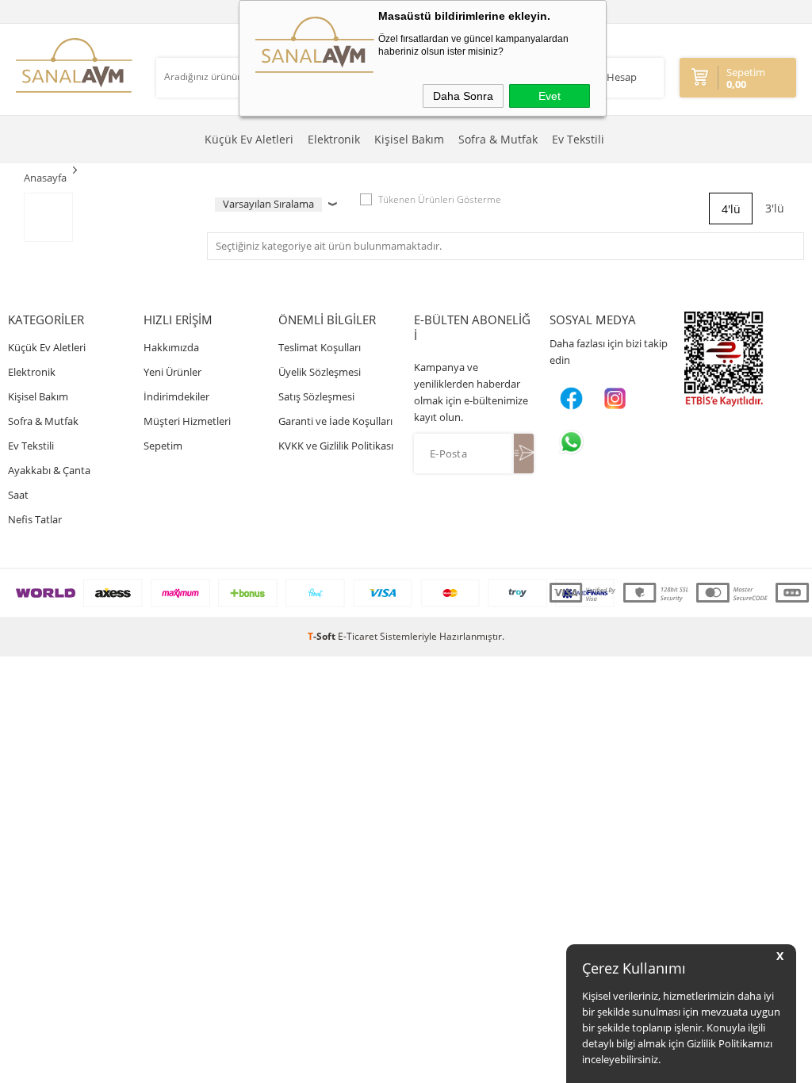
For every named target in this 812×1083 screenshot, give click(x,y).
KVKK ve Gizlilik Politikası (335, 445)
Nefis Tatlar (35, 519)
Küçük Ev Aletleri (249, 139)
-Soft (323, 636)
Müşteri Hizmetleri (187, 421)
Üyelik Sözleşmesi (319, 372)
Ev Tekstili (578, 139)
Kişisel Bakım (409, 139)
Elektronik (334, 139)
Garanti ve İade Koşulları (335, 421)
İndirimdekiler (176, 396)
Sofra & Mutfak (498, 139)
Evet (549, 96)
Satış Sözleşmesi (316, 396)
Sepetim (163, 445)
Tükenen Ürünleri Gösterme (439, 199)
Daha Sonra (463, 96)
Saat (18, 495)
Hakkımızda (171, 347)
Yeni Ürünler (172, 372)
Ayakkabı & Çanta (49, 470)
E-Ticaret (357, 636)
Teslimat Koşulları (319, 347)
